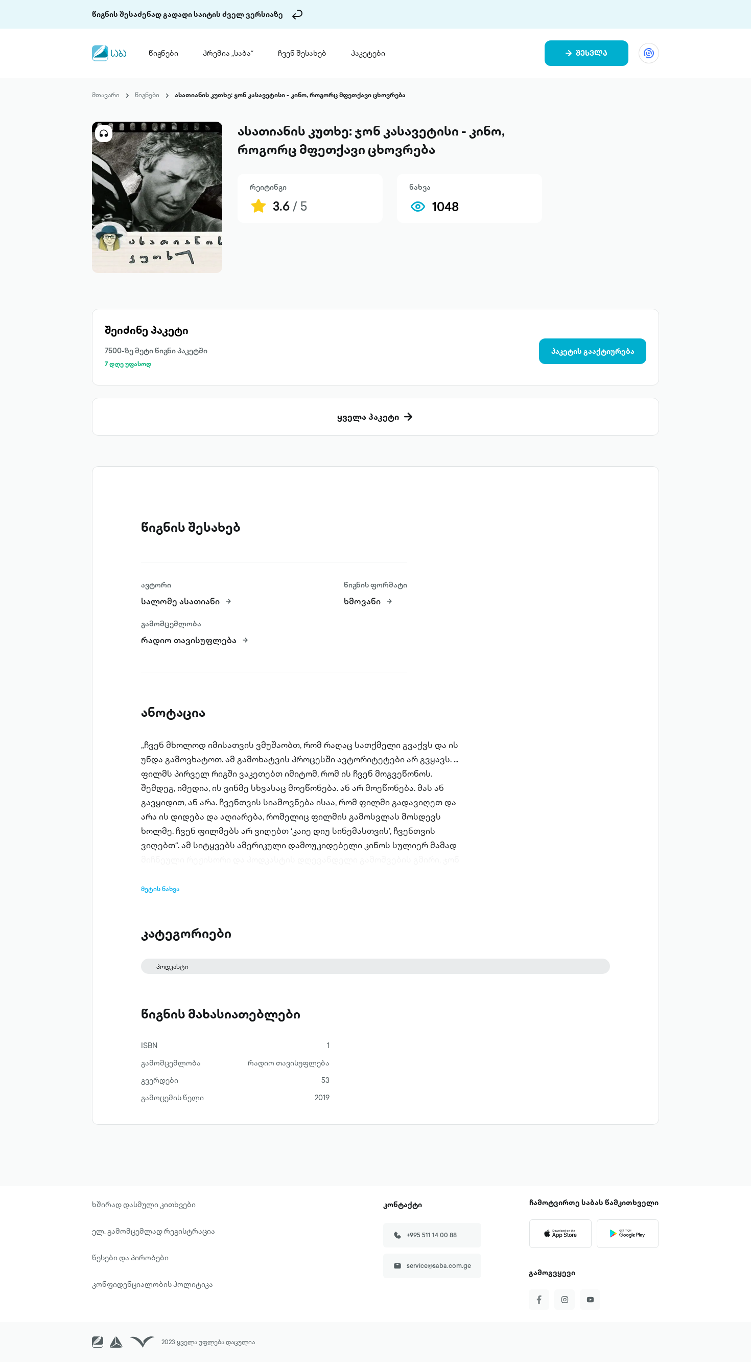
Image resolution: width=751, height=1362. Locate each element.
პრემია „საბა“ (228, 53)
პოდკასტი (172, 966)
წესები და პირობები (130, 1258)
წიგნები (163, 53)
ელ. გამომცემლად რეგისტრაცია (153, 1231)
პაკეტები (368, 53)
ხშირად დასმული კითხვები (144, 1204)
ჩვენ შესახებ (302, 53)
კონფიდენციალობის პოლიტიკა (152, 1284)
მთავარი (106, 94)
